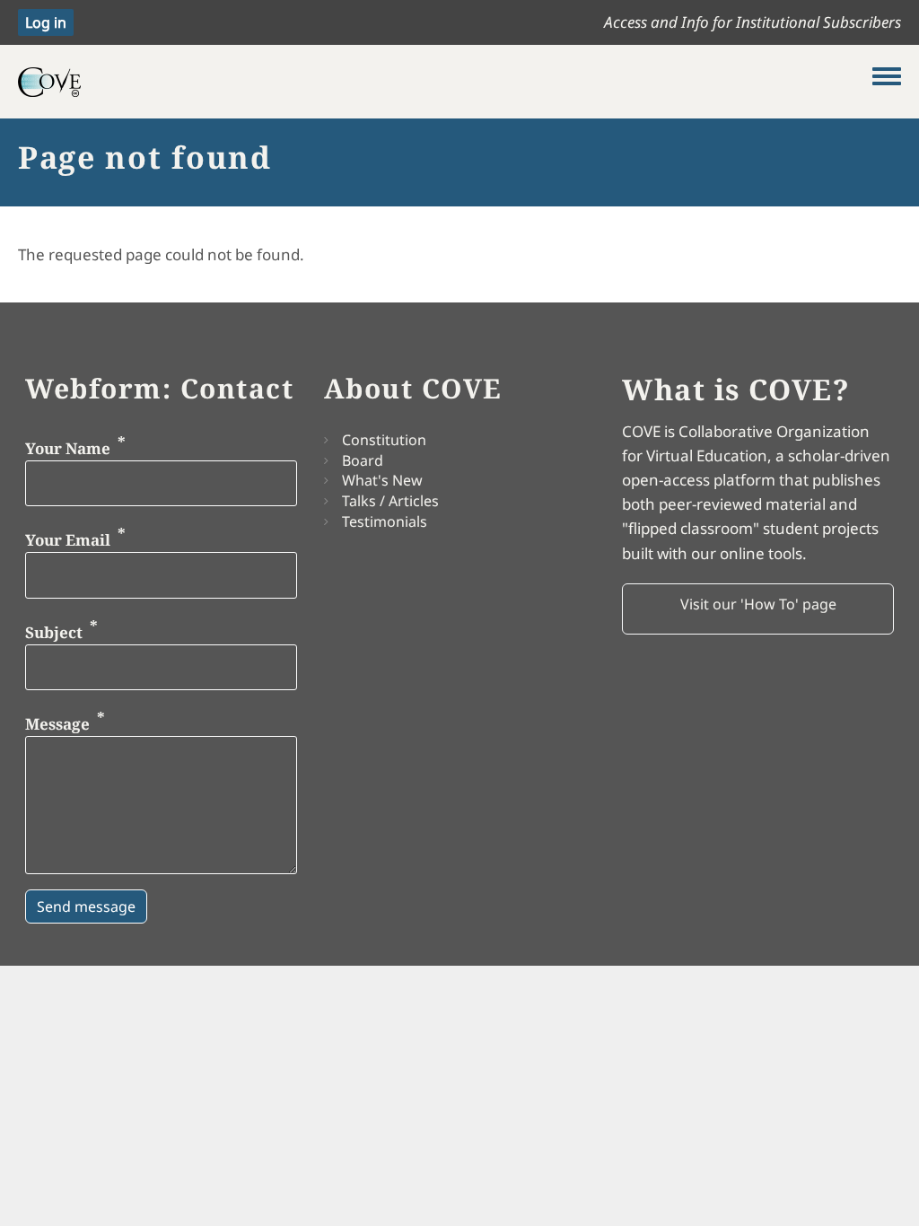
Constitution (384, 440)
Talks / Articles (390, 501)
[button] (758, 609)
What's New (382, 480)
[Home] (445, 81)
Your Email (67, 540)
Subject (54, 631)
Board (362, 460)
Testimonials (384, 521)
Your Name (67, 447)
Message (57, 724)
